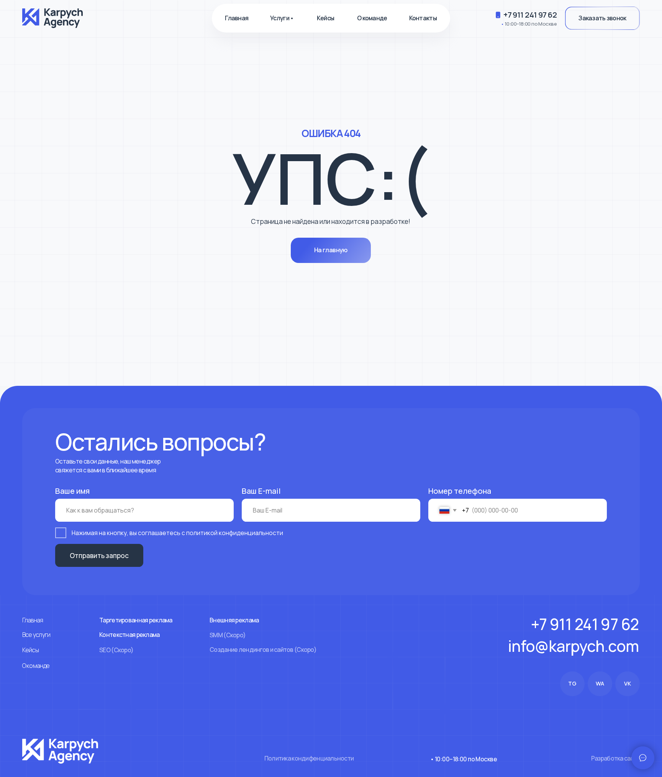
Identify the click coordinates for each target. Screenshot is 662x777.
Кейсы (325, 18)
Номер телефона (459, 491)
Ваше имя (72, 491)
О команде (372, 18)
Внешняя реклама (234, 620)
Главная (236, 18)
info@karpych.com (573, 645)
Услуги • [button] (281, 18)
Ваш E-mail (261, 491)
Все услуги (36, 634)
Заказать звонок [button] (602, 18)
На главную (330, 250)
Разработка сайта (615, 758)
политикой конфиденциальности (234, 533)
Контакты (423, 18)
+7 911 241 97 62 (530, 15)
